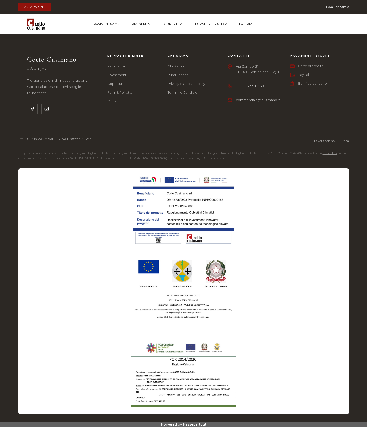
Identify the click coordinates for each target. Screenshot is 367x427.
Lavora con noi (324, 140)
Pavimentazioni (107, 24)
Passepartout (194, 424)
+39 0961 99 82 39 (250, 86)
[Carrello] (321, 24)
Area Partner (35, 7)
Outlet (112, 101)
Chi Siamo (176, 66)
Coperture (174, 24)
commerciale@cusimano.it (258, 100)
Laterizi (246, 24)
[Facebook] (32, 109)
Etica (345, 140)
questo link (330, 153)
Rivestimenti (142, 24)
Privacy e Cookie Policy (186, 84)
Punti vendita (178, 75)
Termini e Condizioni (184, 92)
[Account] (334, 24)
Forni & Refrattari (121, 92)
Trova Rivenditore (337, 7)
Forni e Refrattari (211, 24)
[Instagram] (46, 109)
